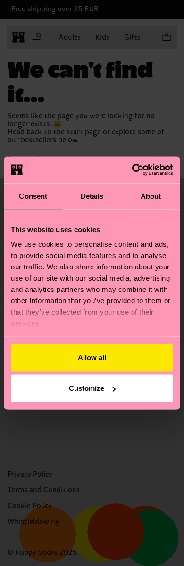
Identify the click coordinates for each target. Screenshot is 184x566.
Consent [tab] (33, 196)
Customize (86, 388)
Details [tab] (92, 196)
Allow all (92, 357)
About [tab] (151, 196)
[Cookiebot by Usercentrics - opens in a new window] (132, 170)
